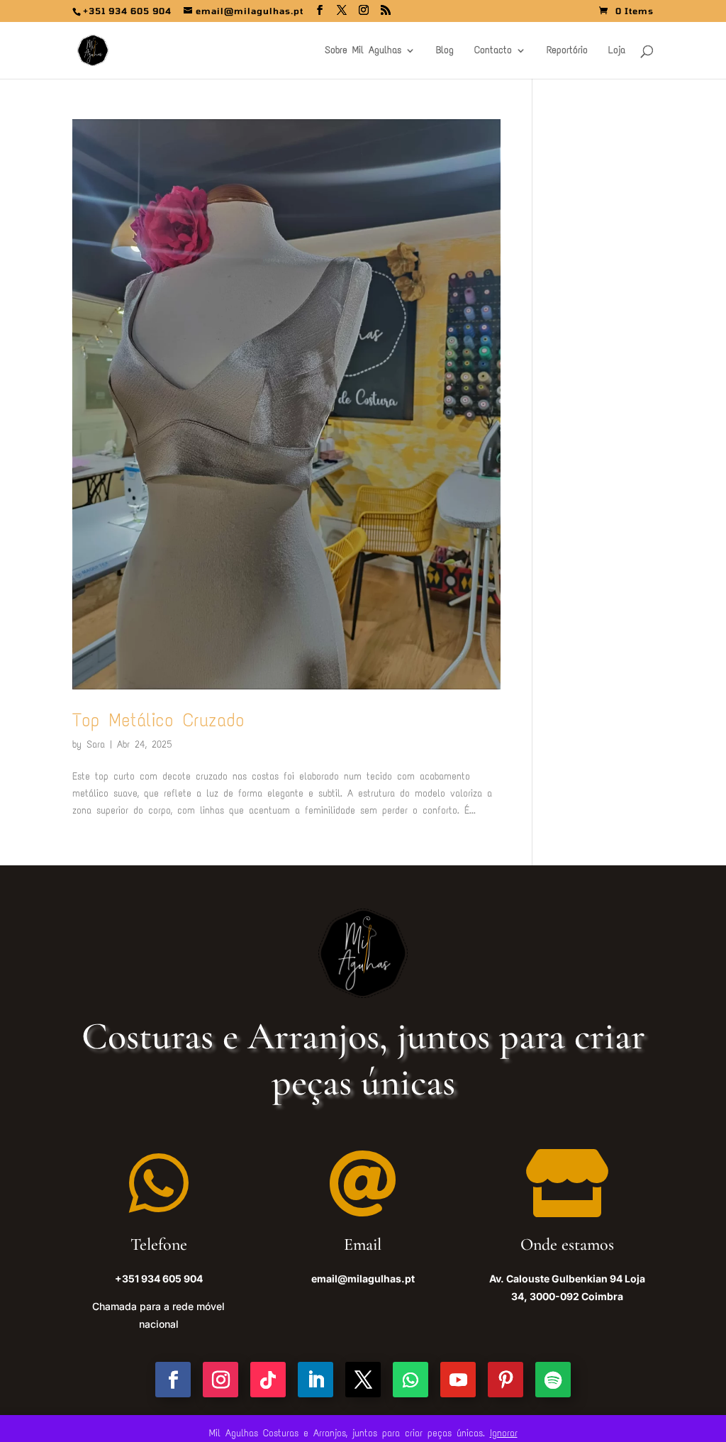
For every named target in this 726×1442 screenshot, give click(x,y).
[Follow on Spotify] (553, 1379)
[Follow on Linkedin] (315, 1379)
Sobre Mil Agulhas (363, 50)
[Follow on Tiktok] (268, 1379)
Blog (445, 50)
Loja (616, 50)
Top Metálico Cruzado (158, 720)
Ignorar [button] (504, 1433)
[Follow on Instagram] (220, 1379)
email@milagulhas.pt (363, 1278)
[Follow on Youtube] (458, 1379)
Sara (95, 744)
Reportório (567, 50)
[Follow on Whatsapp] (410, 1379)
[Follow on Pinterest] (505, 1379)
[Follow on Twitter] (363, 1379)
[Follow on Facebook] (173, 1379)
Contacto (493, 50)
